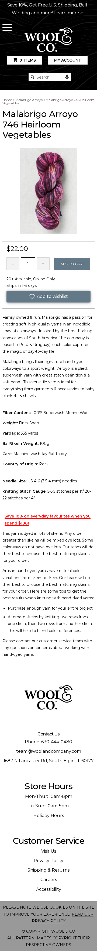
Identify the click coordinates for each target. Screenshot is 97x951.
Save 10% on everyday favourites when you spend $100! (48, 519)
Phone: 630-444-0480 (48, 741)
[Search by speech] (67, 77)
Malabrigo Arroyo (29, 100)
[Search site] (32, 77)
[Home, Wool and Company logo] (48, 40)
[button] (48, 297)
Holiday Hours (48, 815)
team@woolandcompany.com (48, 751)
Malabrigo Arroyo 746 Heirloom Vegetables (48, 101)
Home (7, 100)
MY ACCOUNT (67, 60)
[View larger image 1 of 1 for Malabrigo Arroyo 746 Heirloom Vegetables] (48, 191)
